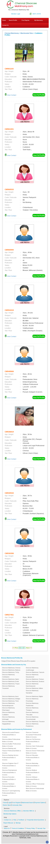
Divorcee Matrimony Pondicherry (32, 725)
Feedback (21, 820)
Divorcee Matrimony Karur (10, 696)
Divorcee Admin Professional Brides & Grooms (11, 740)
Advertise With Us (28, 811)
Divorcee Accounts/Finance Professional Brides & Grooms (10, 735)
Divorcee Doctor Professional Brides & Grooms (35, 752)
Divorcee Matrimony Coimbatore (8, 676)
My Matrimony (38, 20)
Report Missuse (8, 823)
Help (14, 820)
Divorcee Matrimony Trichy (10, 672)
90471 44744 (37, 14)
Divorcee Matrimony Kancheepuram (32, 685)
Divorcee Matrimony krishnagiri (8, 718)
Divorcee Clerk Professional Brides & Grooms (34, 747)
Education (24, 661)
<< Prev (15, 648)
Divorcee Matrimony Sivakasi (35, 681)
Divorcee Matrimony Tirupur (11, 683)
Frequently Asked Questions (35, 820)
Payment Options (39, 802)
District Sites (7, 805)
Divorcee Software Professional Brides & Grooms (32, 779)
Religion (4, 661)
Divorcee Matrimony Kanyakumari (32, 676)
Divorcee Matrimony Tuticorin (35, 672)
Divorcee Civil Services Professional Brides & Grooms (33, 741)
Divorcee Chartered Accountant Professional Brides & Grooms (33, 735)
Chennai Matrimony (12, 33)
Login (9, 802)
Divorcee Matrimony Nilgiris (34, 696)
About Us (7, 828)
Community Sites (17, 805)
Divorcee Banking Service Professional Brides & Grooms (10, 757)
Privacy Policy (30, 828)
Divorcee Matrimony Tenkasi (35, 679)
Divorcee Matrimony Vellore (34, 688)
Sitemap (18, 823)
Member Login (15, 14)
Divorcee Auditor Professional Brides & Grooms (11, 745)
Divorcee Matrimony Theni (10, 701)
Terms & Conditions (18, 828)
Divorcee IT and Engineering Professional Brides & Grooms (11, 793)
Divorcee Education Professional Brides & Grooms (32, 757)
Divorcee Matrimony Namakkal (32, 692)
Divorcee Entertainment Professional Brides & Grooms (9, 772)
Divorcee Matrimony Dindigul (11, 698)
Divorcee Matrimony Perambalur (32, 700)
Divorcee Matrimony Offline (12, 811)
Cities (9, 661)
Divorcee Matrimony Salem (10, 679)
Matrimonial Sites (27, 33)
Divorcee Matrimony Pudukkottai (32, 704)
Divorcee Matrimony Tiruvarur (35, 721)
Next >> (29, 648)
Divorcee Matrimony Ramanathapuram (8, 704)
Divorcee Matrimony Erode (10, 681)
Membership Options (9, 814)
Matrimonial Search (28, 802)
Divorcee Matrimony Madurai (11, 670)
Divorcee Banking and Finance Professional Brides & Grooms (11, 751)
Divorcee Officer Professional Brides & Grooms (35, 785)
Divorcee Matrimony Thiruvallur (32, 713)
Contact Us (5, 25)
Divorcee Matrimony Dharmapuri (8, 709)
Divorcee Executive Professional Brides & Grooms (9, 779)
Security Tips (41, 828)
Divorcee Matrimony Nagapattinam (8, 723)
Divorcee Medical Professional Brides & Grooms (32, 772)
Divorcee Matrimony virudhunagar (32, 669)
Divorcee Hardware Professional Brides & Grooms (9, 786)
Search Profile (13, 20)
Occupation (31, 661)
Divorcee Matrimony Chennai (11, 668)
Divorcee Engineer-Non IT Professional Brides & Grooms (10, 766)
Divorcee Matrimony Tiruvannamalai (32, 718)
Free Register (25, 20)
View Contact (11, 95)
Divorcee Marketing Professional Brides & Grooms (32, 766)
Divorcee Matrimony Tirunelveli (8, 687)
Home (4, 20)
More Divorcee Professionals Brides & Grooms (35, 790)
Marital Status (16, 661)
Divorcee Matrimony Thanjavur (32, 709)
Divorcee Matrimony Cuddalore (8, 713)
